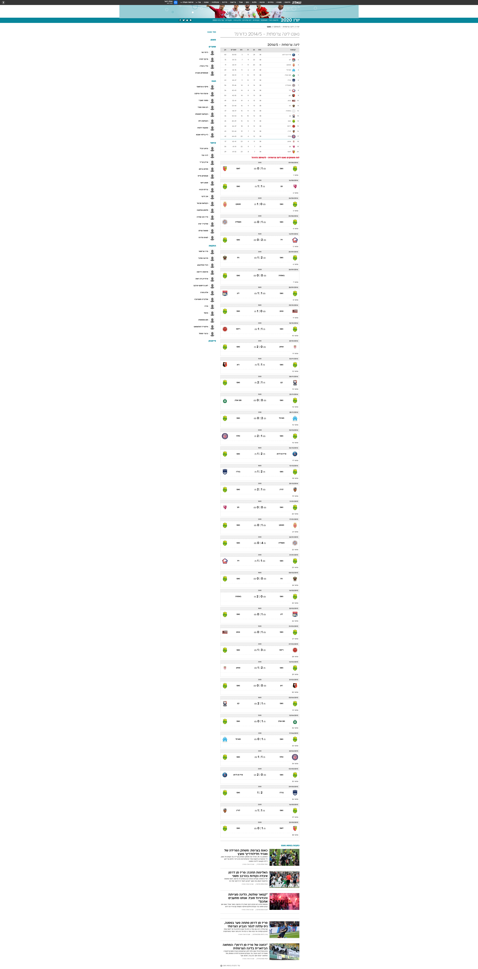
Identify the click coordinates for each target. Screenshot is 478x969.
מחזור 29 (295, 674)
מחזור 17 (295, 460)
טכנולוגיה (215, 2)
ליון (238, 293)
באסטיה (281, 275)
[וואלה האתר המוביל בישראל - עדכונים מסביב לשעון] (296, 2)
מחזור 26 (295, 621)
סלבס (254, 2)
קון (281, 382)
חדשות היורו (273, 20)
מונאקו (238, 204)
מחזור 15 (295, 425)
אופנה (206, 2)
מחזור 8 (295, 300)
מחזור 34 (295, 764)
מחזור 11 (295, 353)
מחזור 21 (295, 532)
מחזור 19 (295, 496)
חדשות (287, 2)
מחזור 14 (295, 407)
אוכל (241, 2)
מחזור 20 (295, 514)
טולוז (238, 436)
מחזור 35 (295, 781)
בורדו (238, 472)
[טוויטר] (183, 20)
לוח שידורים (246, 20)
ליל (281, 240)
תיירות (224, 2)
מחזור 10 (295, 336)
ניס (238, 258)
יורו (298, 27)
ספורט (279, 2)
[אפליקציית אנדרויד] (190, 20)
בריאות (233, 2)
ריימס (238, 329)
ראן (238, 365)
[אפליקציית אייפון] (187, 20)
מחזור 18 (295, 478)
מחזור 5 (295, 246)
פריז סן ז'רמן (281, 454)
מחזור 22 (295, 550)
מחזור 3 (295, 211)
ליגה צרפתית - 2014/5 (284, 27)
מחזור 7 (295, 282)
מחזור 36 (295, 799)
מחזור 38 (295, 835)
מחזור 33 (295, 746)
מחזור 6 (295, 264)
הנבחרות (256, 20)
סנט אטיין (238, 400)
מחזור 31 (295, 710)
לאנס (238, 168)
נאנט (269, 27)
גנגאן (281, 311)
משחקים (264, 20)
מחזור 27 (295, 639)
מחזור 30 (295, 692)
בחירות (270, 2)
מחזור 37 (295, 817)
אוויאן (281, 347)
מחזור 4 (295, 229)
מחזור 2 (295, 193)
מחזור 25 (295, 603)
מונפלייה (238, 222)
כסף (247, 2)
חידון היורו (237, 20)
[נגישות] (3, 2)
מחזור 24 (295, 585)
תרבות (262, 2)
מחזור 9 (295, 318)
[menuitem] (286, 2)
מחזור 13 (295, 389)
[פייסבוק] (180, 20)
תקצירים (228, 20)
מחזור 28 (295, 657)
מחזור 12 (295, 371)
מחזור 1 (295, 175)
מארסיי (281, 418)
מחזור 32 (295, 728)
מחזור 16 (295, 443)
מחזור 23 (295, 567)
